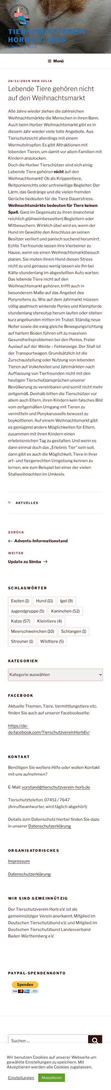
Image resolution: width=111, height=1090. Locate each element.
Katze (20, 621)
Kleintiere (49, 621)
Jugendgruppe (27, 611)
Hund (44, 600)
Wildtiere (52, 641)
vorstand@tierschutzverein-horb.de (56, 787)
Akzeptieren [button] (51, 1077)
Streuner (22, 641)
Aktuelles (27, 503)
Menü (58, 61)
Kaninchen (65, 611)
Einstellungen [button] (21, 1077)
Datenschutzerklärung (49, 826)
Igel (66, 600)
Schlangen (73, 631)
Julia (47, 81)
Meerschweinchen (32, 631)
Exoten (20, 600)
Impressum (19, 861)
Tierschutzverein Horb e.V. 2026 (47, 36)
